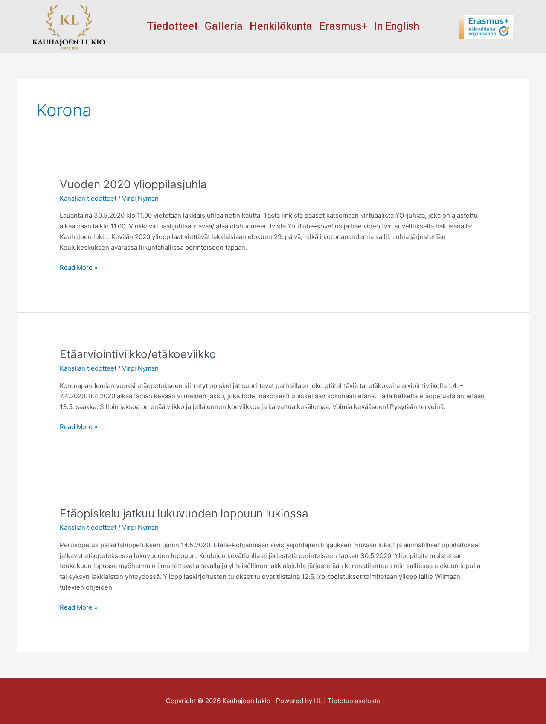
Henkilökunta (281, 26)
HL (318, 701)
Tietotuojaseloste (354, 701)
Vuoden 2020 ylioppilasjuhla (133, 184)
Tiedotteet (172, 26)
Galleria (224, 26)
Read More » (79, 267)
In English (396, 26)
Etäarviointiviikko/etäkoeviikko (138, 354)
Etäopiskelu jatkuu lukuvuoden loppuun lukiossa (184, 513)
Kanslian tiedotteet (88, 198)
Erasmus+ (343, 26)
